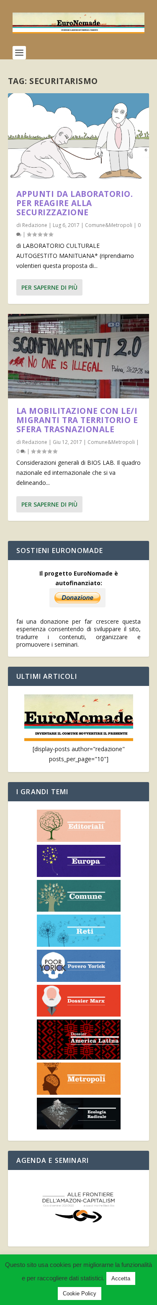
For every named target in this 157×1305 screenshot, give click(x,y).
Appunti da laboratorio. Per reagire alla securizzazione (74, 203)
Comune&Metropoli (108, 225)
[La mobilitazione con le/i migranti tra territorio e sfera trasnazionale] (78, 356)
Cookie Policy (79, 1293)
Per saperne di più (49, 287)
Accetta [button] (120, 1278)
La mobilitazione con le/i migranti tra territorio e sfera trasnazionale (77, 420)
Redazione (34, 225)
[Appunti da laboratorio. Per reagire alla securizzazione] (78, 137)
